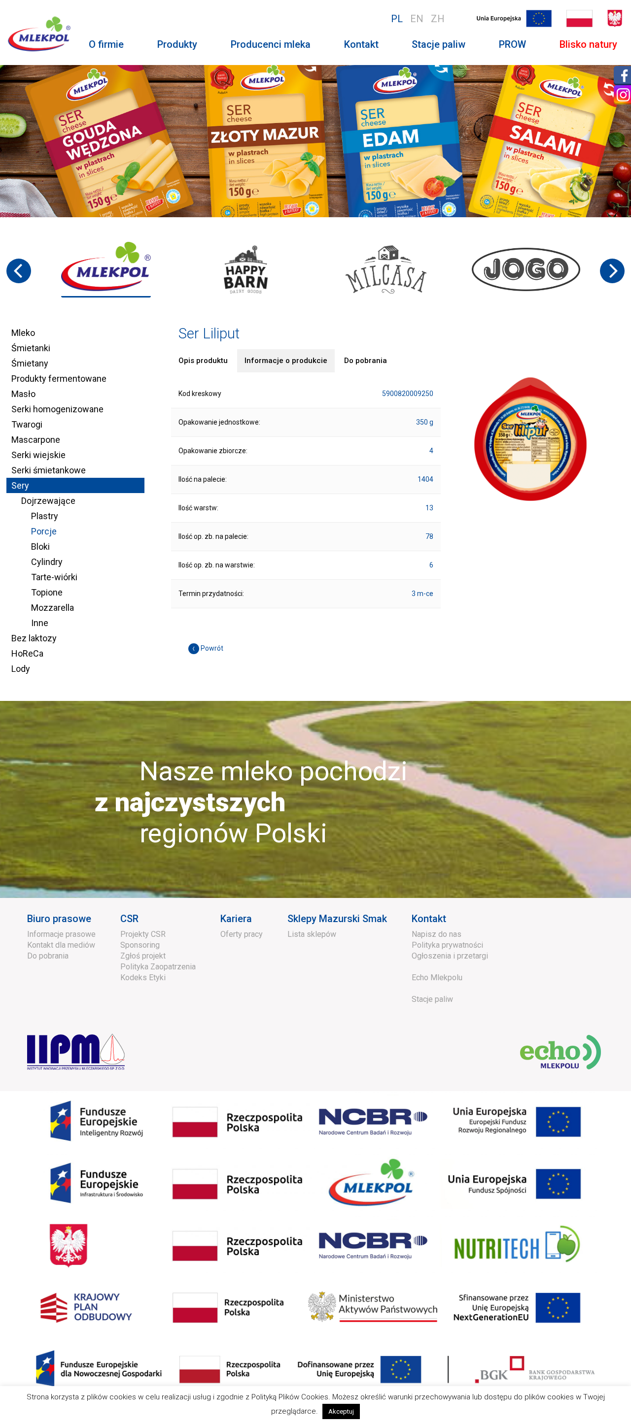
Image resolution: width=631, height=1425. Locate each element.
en (416, 19)
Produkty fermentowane (58, 378)
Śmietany (29, 363)
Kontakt (361, 44)
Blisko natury (588, 44)
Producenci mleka (271, 44)
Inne (39, 623)
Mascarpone (35, 439)
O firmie (106, 44)
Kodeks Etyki (143, 977)
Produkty (177, 44)
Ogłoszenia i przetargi (450, 956)
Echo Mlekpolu (437, 977)
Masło (23, 394)
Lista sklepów (311, 934)
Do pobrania (48, 956)
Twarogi (26, 424)
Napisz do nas (436, 934)
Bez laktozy (34, 638)
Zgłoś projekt (143, 956)
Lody (20, 668)
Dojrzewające (48, 501)
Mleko (23, 333)
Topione (47, 592)
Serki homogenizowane (57, 409)
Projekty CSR (143, 934)
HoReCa (27, 653)
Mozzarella (52, 607)
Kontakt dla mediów (61, 945)
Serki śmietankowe (48, 470)
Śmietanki (30, 348)
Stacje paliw (438, 44)
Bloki (40, 546)
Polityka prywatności (447, 945)
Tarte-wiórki (54, 577)
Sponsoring (140, 945)
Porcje (44, 531)
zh (438, 19)
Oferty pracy (241, 934)
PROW (512, 44)
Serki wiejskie (38, 455)
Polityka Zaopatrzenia (158, 966)
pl (397, 19)
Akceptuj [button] (341, 1411)
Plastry (44, 516)
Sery (20, 485)
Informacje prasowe (61, 934)
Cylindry (47, 562)
